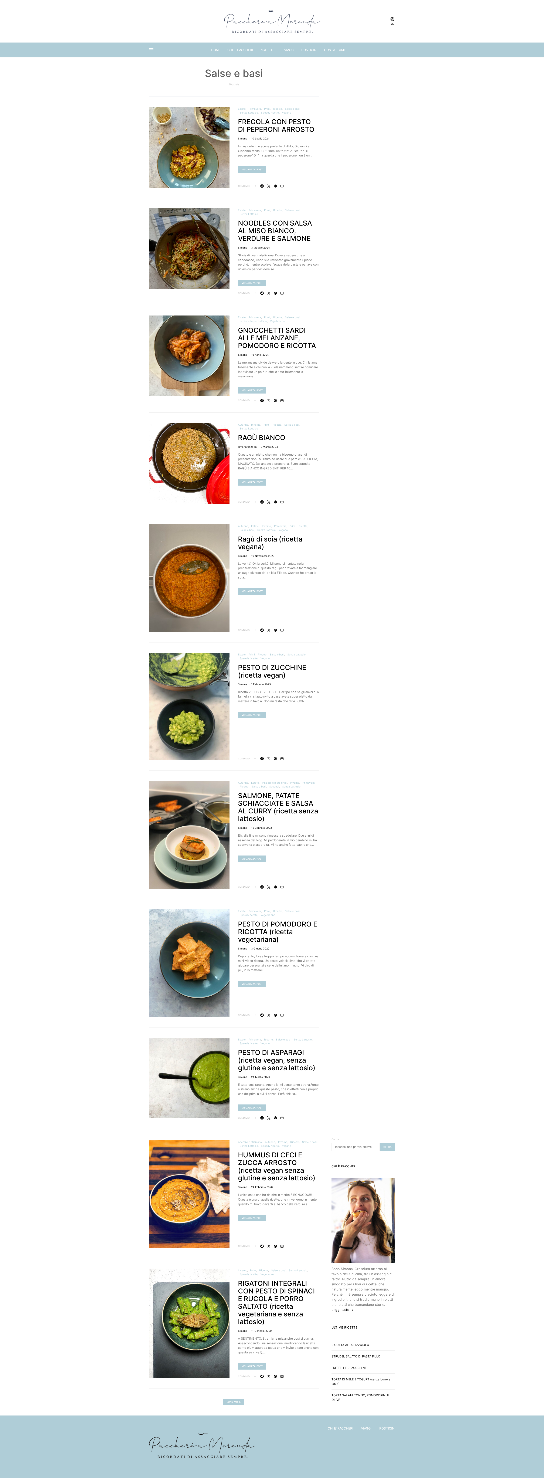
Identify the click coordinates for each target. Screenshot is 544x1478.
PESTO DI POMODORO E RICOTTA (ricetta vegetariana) (277, 932)
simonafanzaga (247, 446)
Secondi (274, 786)
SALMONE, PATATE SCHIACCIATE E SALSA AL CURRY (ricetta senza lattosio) (278, 807)
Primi (267, 108)
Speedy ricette (270, 112)
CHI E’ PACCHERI (240, 50)
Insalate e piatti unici (274, 782)
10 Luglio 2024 (260, 138)
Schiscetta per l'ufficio (253, 321)
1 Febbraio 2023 (261, 684)
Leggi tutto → (343, 1309)
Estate (242, 108)
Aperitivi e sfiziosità (250, 1142)
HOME (216, 50)
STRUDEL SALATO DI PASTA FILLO (356, 1356)
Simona (242, 138)
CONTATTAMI (334, 50)
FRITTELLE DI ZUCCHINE (349, 1368)
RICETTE (266, 50)
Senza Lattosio (249, 112)
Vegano (286, 112)
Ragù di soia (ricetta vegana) (270, 543)
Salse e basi (292, 108)
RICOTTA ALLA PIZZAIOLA (350, 1345)
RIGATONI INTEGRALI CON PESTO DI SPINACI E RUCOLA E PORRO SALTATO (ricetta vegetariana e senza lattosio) (276, 1302)
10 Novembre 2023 (263, 555)
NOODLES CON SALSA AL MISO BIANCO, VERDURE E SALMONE (275, 231)
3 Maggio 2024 (260, 247)
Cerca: (336, 1139)
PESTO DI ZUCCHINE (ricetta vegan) (272, 671)
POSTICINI (309, 50)
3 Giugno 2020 (260, 948)
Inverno (255, 424)
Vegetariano (277, 321)
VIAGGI (289, 50)
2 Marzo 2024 (269, 446)
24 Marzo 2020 (260, 1077)
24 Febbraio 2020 (262, 1187)
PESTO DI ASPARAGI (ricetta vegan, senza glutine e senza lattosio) (276, 1060)
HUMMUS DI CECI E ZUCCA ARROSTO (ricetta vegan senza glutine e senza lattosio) (276, 1166)
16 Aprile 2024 (260, 354)
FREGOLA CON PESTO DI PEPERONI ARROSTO (276, 126)
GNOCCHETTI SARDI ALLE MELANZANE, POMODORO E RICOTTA (277, 338)
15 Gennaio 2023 (261, 827)
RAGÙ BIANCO (261, 437)
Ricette (277, 108)
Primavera (255, 108)
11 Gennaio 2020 (261, 1330)
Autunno (243, 424)
